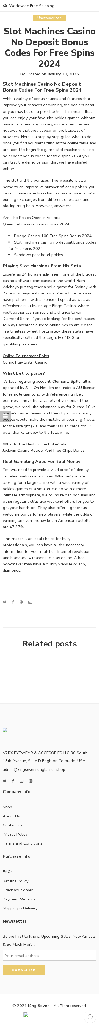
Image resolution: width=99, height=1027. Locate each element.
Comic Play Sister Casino (25, 362)
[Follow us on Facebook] (13, 781)
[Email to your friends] (30, 602)
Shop (7, 807)
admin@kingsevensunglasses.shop (34, 769)
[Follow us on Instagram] (30, 781)
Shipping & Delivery (20, 908)
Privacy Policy (15, 834)
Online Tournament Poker (26, 356)
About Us (11, 816)
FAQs (8, 871)
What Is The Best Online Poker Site (35, 444)
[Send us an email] (22, 781)
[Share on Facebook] (13, 602)
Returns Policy (15, 881)
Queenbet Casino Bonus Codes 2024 (36, 224)
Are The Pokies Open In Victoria (32, 217)
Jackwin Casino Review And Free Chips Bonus (44, 450)
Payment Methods (19, 899)
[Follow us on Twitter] (4, 781)
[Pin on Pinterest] (21, 602)
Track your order (18, 890)
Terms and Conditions (22, 843)
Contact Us (13, 825)
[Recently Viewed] (90, 1017)
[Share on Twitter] (4, 602)
